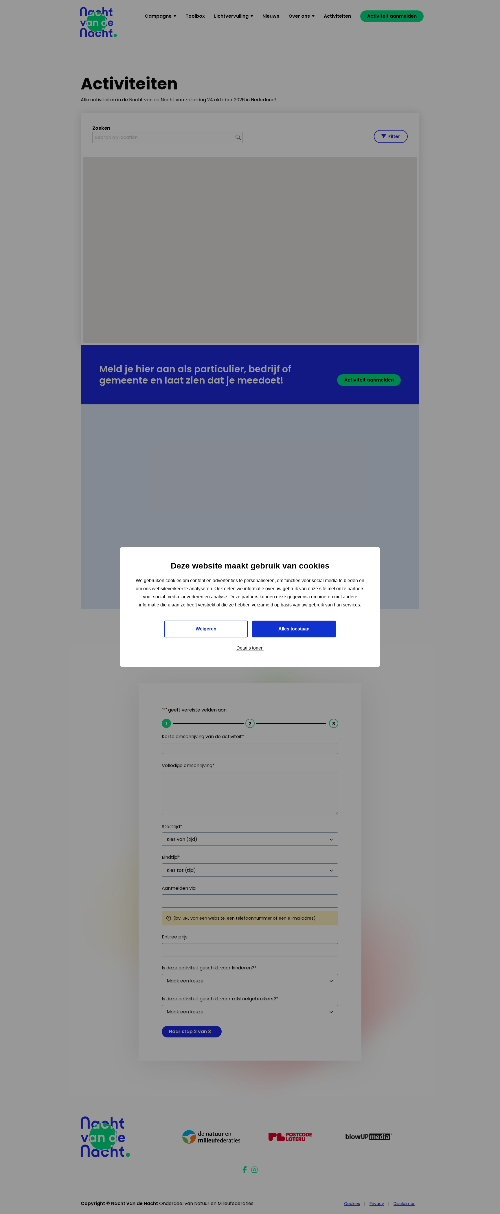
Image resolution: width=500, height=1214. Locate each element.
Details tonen (250, 647)
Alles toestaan (294, 628)
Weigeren (206, 628)
